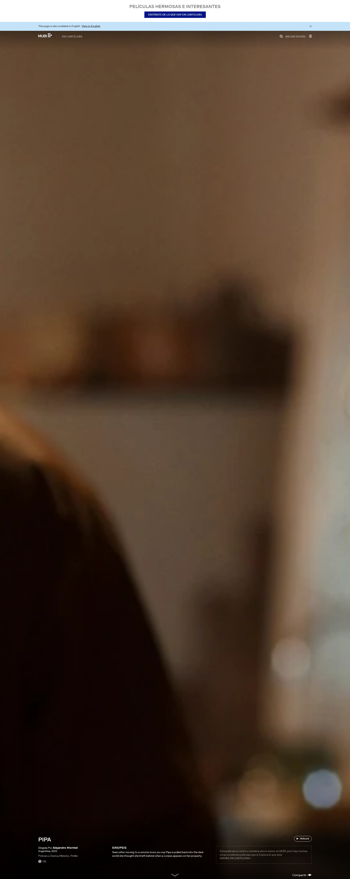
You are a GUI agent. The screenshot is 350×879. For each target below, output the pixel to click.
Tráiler (304, 838)
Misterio (64, 855)
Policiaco (43, 855)
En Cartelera (72, 36)
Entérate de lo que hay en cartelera (175, 14)
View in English (91, 26)
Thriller (74, 855)
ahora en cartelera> (235, 858)
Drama (54, 855)
